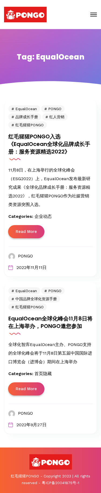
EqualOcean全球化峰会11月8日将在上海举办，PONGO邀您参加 (50, 322)
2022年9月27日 (31, 424)
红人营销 (56, 117)
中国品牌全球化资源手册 (36, 299)
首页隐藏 (43, 373)
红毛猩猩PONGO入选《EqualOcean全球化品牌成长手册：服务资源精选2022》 (49, 144)
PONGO (54, 109)
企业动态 (43, 216)
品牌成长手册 (26, 117)
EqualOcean (26, 109)
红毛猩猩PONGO (29, 125)
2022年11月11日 (31, 267)
